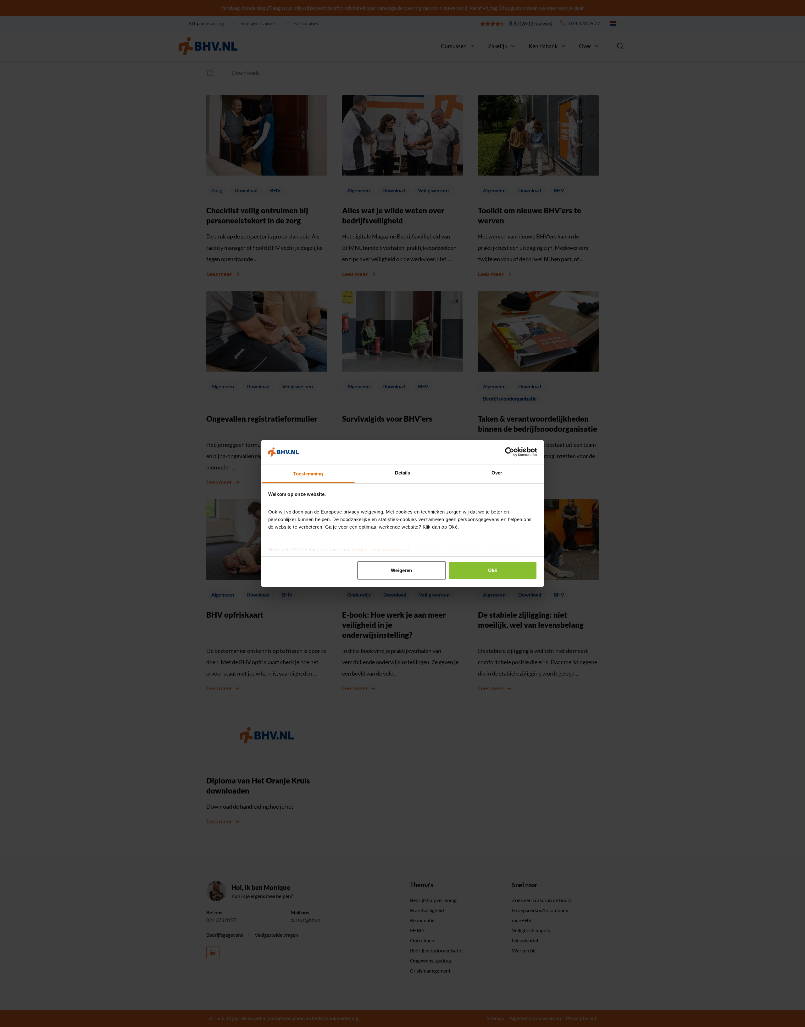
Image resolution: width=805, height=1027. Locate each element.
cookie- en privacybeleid (380, 549)
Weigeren (401, 570)
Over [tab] (496, 472)
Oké (492, 570)
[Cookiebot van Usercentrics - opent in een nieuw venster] (509, 452)
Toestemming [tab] (308, 473)
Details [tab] (402, 472)
